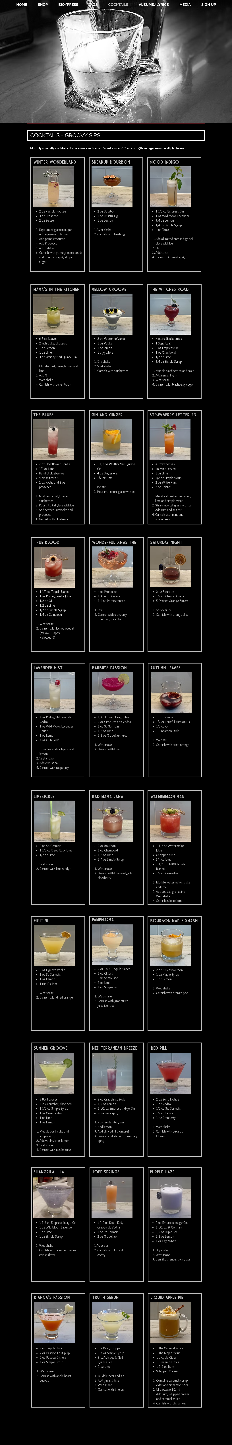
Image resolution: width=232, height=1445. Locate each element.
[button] (153, 4)
